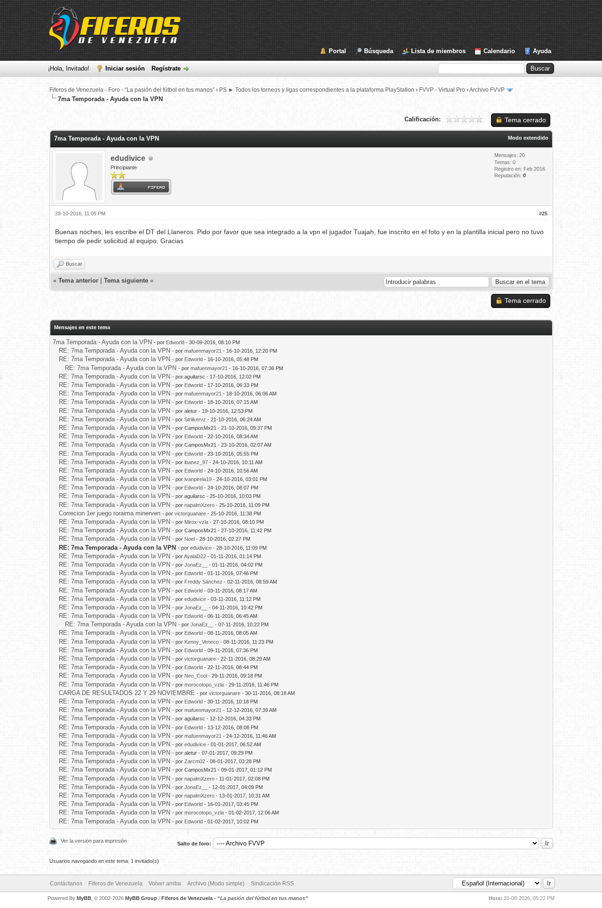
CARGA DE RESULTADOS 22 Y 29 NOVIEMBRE (127, 692)
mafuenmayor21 (203, 351)
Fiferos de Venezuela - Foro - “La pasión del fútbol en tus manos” (131, 90)
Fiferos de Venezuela (115, 883)
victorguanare (190, 513)
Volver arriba (165, 883)
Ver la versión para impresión (94, 841)
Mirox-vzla (196, 522)
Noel (189, 539)
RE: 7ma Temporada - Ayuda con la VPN (114, 350)
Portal (337, 51)
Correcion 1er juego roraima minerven (109, 513)
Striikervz (195, 419)
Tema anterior (78, 280)
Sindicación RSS (272, 883)
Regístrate (166, 68)
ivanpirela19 (198, 479)
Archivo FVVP (487, 90)
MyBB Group (141, 898)
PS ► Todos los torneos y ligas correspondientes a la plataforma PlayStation (316, 90)
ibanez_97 (196, 462)
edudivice (128, 158)
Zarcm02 (194, 761)
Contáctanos (66, 883)
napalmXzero (199, 505)
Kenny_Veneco (201, 642)
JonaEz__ (195, 565)
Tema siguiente (126, 280)
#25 (543, 213)
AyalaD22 (195, 556)
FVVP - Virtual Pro (442, 90)
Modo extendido (528, 138)
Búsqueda (378, 51)
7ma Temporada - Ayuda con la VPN (102, 342)
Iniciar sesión (125, 68)
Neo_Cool (195, 676)
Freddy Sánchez (203, 581)
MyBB (84, 898)
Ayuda (542, 51)
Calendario (499, 51)
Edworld (175, 342)
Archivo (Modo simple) (216, 883)
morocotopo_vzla (204, 684)
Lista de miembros (438, 51)
